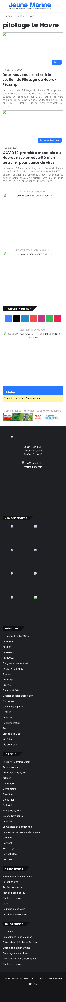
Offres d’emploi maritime (16, 947)
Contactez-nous (12, 898)
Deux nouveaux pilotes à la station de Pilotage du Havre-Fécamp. (29, 79)
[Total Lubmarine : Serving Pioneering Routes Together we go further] (33, 416)
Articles (7, 778)
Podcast (7, 843)
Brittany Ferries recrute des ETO (33, 249)
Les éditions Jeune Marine (17, 937)
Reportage (8, 848)
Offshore (7, 837)
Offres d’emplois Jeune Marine (20, 942)
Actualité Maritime (13, 668)
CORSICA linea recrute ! (33, 329)
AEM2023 (8, 652)
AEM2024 (8, 647)
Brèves (7, 685)
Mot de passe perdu (14, 892)
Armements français (14, 772)
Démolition (9, 799)
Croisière (8, 794)
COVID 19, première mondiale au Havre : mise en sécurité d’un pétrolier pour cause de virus (32, 157)
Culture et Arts (11, 690)
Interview (8, 717)
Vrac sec (8, 859)
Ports (6, 728)
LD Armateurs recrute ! (33, 191)
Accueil (8, 16)
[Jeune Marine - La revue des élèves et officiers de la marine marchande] (30, 5)
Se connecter (10, 881)
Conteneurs (9, 788)
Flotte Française (12, 810)
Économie (8, 701)
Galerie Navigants (13, 706)
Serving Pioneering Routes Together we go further (33, 410)
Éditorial (7, 805)
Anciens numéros (12, 767)
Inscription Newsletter (15, 914)
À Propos (8, 931)
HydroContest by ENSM (16, 636)
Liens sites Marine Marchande (20, 958)
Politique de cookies (14, 909)
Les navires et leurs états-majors (21, 832)
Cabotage (8, 783)
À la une (7, 674)
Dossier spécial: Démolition (18, 695)
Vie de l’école (10, 744)
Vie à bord (8, 739)
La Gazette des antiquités (17, 826)
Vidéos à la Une (11, 733)
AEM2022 (8, 657)
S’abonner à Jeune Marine (17, 876)
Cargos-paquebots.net (15, 663)
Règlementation (11, 722)
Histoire (7, 712)
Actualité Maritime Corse (17, 761)
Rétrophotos (10, 853)
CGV (5, 903)
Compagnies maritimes (16, 953)
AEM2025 (8, 641)
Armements (9, 679)
